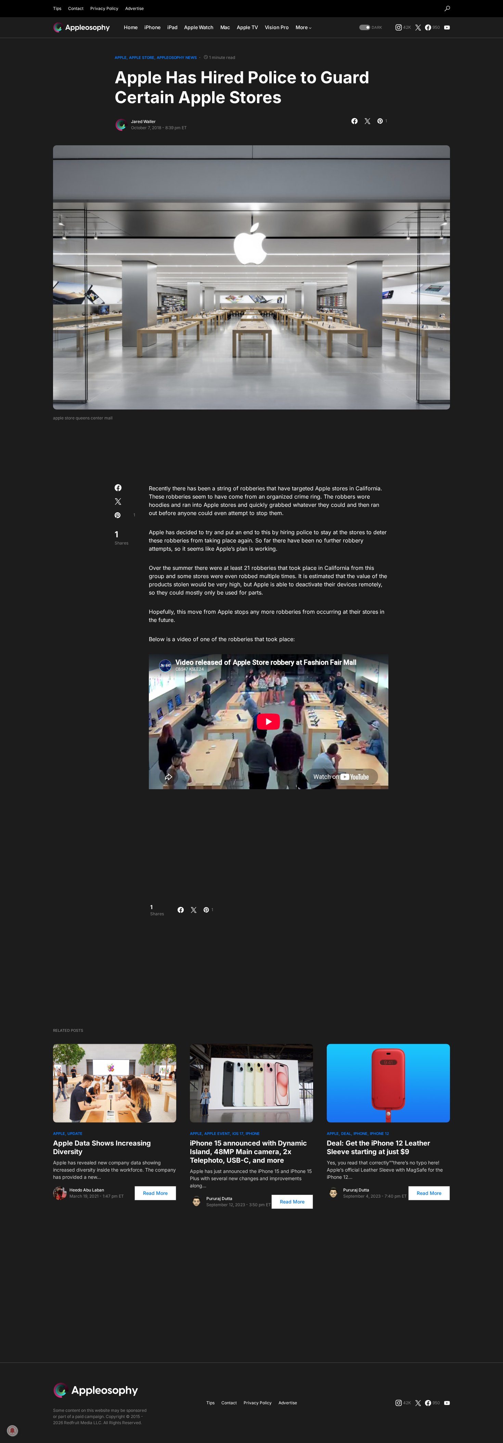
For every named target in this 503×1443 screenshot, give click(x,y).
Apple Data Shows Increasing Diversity (102, 1147)
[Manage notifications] (12, 1430)
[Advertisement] (251, 450)
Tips (57, 8)
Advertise (134, 8)
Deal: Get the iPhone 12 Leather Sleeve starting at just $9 (378, 1147)
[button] (447, 8)
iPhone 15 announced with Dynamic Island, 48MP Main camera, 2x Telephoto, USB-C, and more (248, 1151)
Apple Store (141, 57)
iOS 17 (237, 1133)
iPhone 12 (379, 1133)
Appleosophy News (177, 57)
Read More (155, 1193)
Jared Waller (143, 121)
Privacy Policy (104, 8)
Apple (121, 57)
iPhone (253, 1133)
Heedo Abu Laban (86, 1190)
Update (74, 1133)
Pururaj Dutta (219, 1198)
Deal (346, 1133)
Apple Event (217, 1133)
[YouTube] (447, 27)
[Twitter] (418, 27)
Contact (75, 8)
